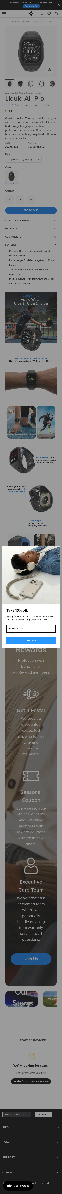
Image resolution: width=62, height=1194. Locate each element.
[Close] (56, 550)
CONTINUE (31, 640)
